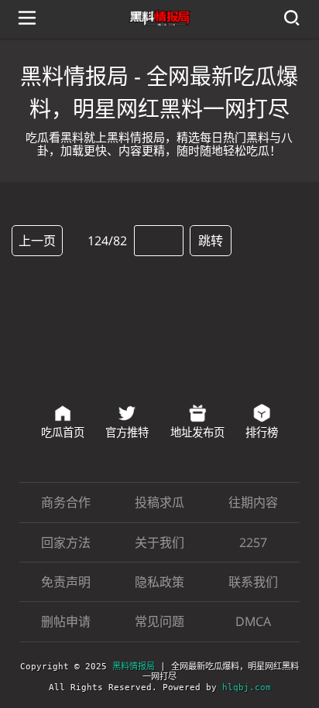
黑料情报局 (133, 667)
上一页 (37, 240)
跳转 (210, 240)
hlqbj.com (246, 687)
